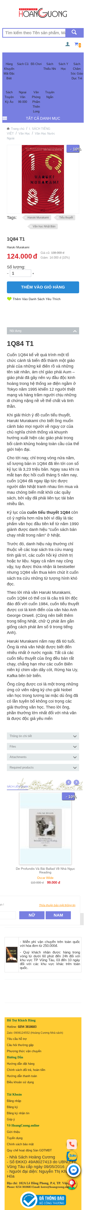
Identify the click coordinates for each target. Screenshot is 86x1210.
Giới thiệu (13, 1132)
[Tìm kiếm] (74, 33)
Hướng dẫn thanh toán (22, 1076)
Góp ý (11, 1119)
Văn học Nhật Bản (44, 226)
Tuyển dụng (14, 1138)
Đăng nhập (14, 1101)
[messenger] (74, 1170)
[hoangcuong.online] (43, 12)
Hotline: (21, 1026)
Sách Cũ (22, 64)
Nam (58, 915)
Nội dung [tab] (15, 330)
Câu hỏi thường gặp (20, 1045)
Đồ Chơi (36, 64)
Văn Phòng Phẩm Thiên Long (36, 102)
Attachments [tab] (18, 757)
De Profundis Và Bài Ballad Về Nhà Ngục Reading (45, 870)
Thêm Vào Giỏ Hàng (43, 287)
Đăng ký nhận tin (18, 1113)
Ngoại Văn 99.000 (22, 97)
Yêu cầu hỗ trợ (17, 1039)
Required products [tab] (22, 767)
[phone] (72, 1144)
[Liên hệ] (72, 1184)
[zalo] (72, 1156)
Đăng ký (12, 1107)
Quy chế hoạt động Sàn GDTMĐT (29, 1150)
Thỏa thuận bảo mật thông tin (57, 905)
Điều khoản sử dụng (20, 1082)
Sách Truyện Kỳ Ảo (9, 97)
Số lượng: (16, 267)
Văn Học (24, 133)
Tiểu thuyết (66, 217)
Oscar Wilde (45, 878)
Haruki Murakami (38, 217)
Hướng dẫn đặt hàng (20, 1063)
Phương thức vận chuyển (24, 1051)
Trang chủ (17, 128)
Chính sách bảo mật (20, 1144)
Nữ (32, 915)
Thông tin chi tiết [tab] (21, 736)
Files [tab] (13, 746)
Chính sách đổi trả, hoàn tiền (26, 1070)
